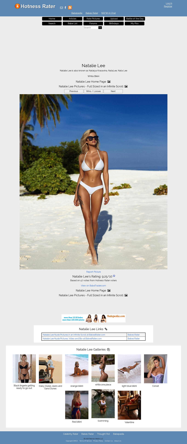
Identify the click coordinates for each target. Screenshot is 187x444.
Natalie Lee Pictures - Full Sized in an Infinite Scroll (91, 86)
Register (168, 6)
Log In (169, 3)
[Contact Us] (61, 8)
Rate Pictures (93, 18)
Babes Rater (92, 13)
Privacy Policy (98, 441)
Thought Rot (103, 434)
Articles (72, 18)
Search (51, 23)
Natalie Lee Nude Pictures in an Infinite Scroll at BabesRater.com (74, 335)
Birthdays (114, 23)
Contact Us (109, 441)
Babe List (72, 23)
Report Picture (93, 272)
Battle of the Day (135, 18)
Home (52, 18)
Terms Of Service (85, 441)
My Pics (135, 23)
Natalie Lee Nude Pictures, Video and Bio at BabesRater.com (72, 338)
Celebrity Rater (70, 434)
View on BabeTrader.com (93, 285)
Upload (114, 18)
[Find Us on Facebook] (65, 8)
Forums (93, 23)
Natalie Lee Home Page (91, 81)
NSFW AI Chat (108, 13)
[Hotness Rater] (36, 8)
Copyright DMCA (72, 441)
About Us (117, 441)
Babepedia (76, 13)
